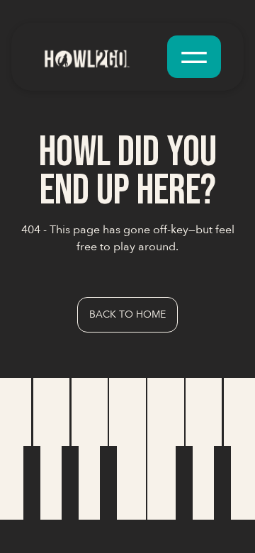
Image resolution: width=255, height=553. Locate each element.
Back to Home (127, 314)
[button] (194, 56)
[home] (98, 56)
